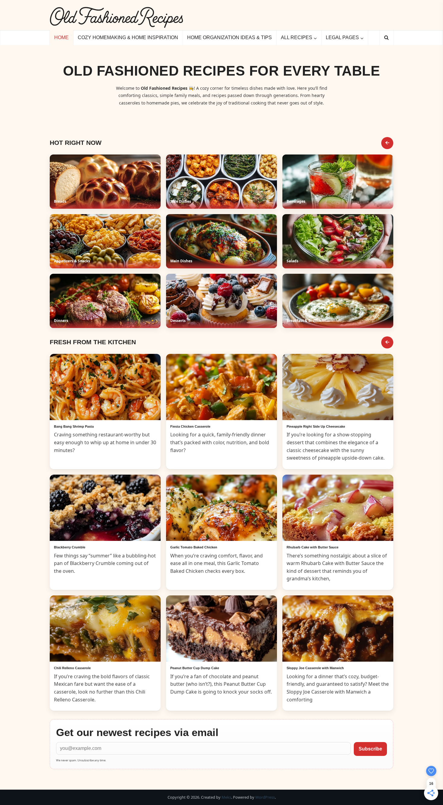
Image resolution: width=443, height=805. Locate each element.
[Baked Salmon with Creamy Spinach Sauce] (105, 387)
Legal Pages (342, 37)
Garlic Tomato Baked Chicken (193, 547)
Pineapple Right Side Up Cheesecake (316, 426)
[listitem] (105, 181)
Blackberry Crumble (69, 547)
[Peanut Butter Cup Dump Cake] (221, 628)
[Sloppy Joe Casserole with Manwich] (337, 628)
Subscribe (370, 748)
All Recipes (296, 37)
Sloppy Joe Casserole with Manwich (315, 668)
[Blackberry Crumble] (105, 508)
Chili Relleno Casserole (72, 668)
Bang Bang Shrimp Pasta (74, 426)
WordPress (265, 797)
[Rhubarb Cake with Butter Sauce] (337, 508)
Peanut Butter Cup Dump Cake (194, 668)
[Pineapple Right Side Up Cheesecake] (337, 387)
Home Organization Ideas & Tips (229, 37)
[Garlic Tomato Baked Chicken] (221, 508)
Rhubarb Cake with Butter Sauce (312, 547)
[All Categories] (387, 143)
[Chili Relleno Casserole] (105, 628)
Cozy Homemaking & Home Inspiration (128, 37)
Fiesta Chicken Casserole (190, 426)
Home (61, 37)
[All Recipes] (387, 342)
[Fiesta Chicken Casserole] (221, 387)
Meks (226, 797)
